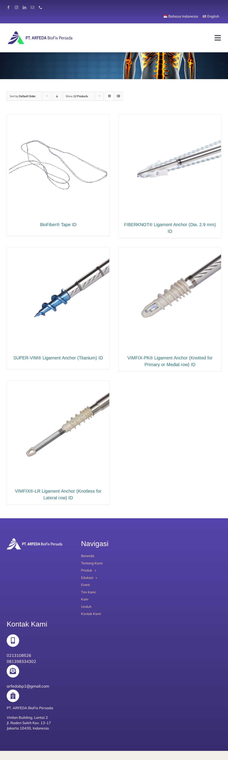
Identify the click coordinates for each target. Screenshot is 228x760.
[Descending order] (57, 96)
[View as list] (118, 96)
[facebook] (8, 7)
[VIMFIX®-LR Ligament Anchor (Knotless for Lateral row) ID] (58, 384)
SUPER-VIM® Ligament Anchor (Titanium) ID (58, 357)
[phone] (40, 7)
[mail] (32, 7)
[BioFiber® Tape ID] (58, 117)
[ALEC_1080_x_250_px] (40, 32)
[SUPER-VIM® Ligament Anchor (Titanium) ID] (58, 251)
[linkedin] (24, 7)
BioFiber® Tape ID (58, 224)
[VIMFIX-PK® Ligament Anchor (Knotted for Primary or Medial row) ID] (170, 251)
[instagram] (16, 7)
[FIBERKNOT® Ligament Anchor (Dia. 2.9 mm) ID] (170, 117)
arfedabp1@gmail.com (28, 686)
